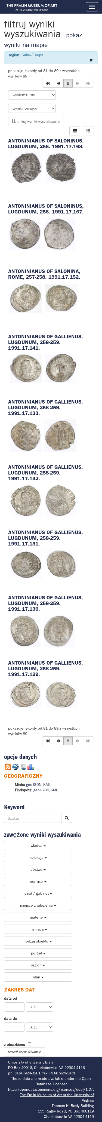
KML (47, 784)
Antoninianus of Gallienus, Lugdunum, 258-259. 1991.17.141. (45, 342)
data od (10, 998)
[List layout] (74, 130)
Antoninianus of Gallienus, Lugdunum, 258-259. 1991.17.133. (45, 407)
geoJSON (33, 784)
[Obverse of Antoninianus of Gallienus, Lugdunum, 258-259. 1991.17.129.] (26, 693)
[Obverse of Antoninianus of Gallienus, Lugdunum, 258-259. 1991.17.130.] (25, 630)
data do (10, 1018)
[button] (47, 83)
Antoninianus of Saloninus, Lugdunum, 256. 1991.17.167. (46, 209)
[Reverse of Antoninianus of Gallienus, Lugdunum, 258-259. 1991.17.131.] (61, 564)
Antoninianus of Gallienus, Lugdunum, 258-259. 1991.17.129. (45, 668)
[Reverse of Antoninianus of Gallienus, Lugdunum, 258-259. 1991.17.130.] (59, 630)
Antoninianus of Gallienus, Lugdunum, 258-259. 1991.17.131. (45, 538)
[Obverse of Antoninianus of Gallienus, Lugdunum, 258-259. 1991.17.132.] (26, 500)
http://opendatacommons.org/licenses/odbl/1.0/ (50, 1089)
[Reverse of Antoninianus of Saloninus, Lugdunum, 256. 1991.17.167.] (59, 233)
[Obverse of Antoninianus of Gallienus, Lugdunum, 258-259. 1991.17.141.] (26, 367)
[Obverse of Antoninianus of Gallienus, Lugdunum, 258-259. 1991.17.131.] (26, 564)
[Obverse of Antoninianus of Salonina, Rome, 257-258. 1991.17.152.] (26, 297)
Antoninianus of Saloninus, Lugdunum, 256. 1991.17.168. (46, 144)
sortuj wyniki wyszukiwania (38, 121)
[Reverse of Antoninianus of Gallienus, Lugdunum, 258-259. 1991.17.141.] (61, 367)
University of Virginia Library (31, 1062)
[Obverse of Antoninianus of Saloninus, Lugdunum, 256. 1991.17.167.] (25, 233)
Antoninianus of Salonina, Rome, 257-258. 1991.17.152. (44, 274)
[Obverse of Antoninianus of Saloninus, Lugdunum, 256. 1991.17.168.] (26, 167)
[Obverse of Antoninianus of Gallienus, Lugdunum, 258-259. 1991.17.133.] (26, 434)
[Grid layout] (88, 130)
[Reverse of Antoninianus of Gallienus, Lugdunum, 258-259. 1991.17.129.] (61, 693)
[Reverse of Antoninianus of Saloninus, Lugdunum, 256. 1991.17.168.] (61, 167)
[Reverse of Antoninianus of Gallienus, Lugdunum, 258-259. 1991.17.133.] (60, 434)
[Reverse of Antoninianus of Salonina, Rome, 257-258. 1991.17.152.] (61, 297)
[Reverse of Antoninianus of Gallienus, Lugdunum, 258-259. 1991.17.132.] (61, 500)
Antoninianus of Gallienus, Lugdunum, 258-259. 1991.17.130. (45, 603)
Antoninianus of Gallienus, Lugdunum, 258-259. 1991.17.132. (45, 473)
